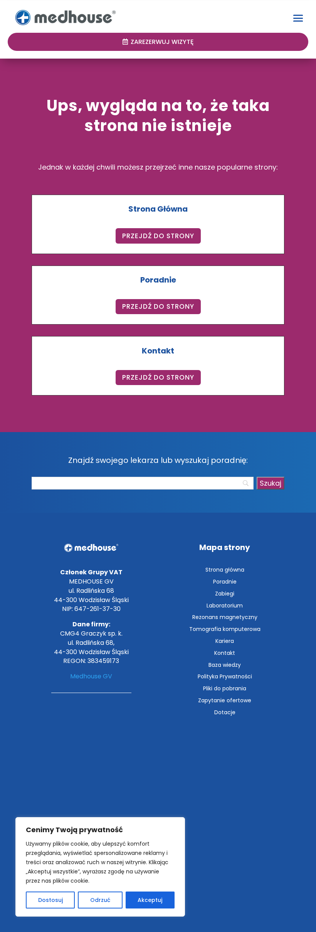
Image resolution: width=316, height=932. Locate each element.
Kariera (224, 641)
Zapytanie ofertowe (224, 700)
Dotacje (224, 712)
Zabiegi (224, 593)
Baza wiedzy (224, 665)
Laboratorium (225, 605)
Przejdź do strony (158, 236)
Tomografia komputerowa (225, 629)
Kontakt (224, 653)
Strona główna (224, 570)
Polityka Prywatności (225, 676)
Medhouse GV (91, 676)
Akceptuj (150, 900)
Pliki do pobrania (224, 688)
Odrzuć (100, 900)
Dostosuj (50, 900)
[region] (100, 867)
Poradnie (225, 581)
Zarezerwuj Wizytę (162, 41)
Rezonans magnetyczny (224, 617)
